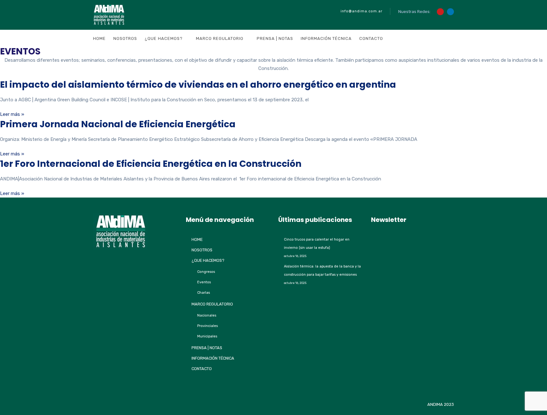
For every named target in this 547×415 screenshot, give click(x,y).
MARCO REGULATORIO (219, 38)
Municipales (207, 336)
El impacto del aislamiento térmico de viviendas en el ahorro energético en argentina (198, 85)
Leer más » (12, 114)
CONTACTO (371, 38)
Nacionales (206, 315)
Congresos (206, 272)
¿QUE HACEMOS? (164, 38)
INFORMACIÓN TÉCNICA (326, 38)
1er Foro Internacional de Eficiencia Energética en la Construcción (150, 164)
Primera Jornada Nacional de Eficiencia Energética (118, 124)
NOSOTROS (125, 38)
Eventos (204, 282)
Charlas (203, 293)
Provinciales (207, 326)
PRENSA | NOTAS (275, 38)
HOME (99, 38)
